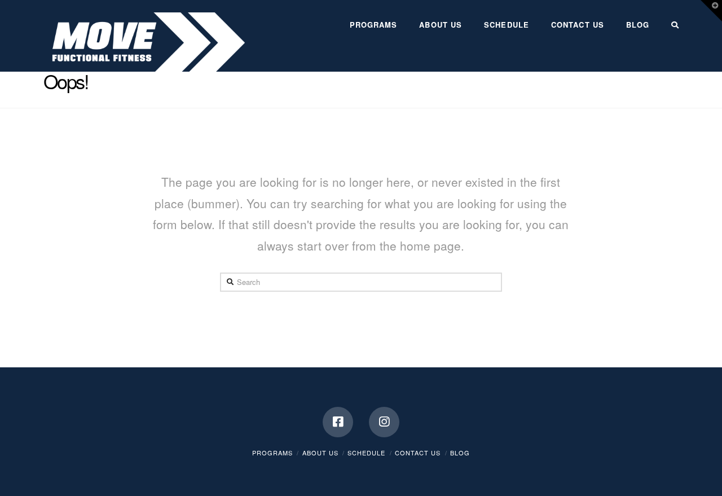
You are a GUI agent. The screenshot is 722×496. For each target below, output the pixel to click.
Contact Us (418, 452)
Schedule (366, 452)
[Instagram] (384, 422)
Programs (272, 452)
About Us (320, 452)
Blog (460, 452)
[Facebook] (338, 422)
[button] (711, 10)
